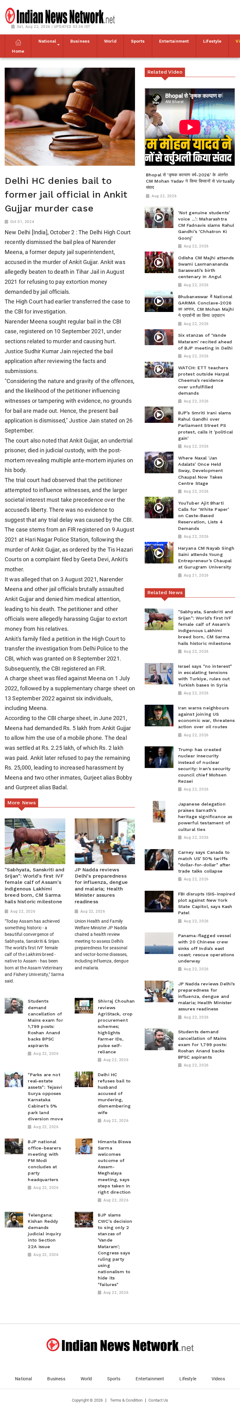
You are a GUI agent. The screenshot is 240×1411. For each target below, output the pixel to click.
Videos (218, 1378)
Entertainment (150, 1378)
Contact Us (158, 1400)
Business (56, 1378)
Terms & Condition (126, 1400)
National (23, 1378)
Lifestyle (187, 1378)
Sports (113, 1378)
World (86, 1378)
